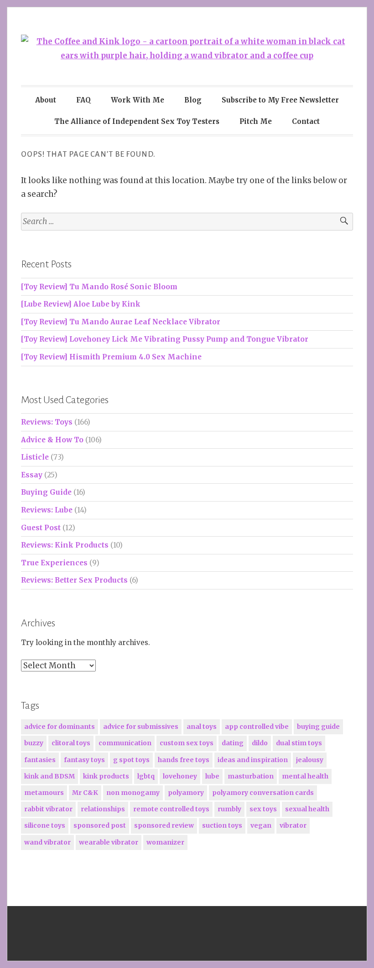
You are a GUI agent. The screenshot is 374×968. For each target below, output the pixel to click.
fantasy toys (84, 760)
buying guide (318, 726)
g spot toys (131, 760)
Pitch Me (255, 121)
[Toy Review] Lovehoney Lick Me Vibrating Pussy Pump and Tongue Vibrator (164, 339)
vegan (260, 825)
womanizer (165, 842)
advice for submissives (140, 726)
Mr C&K (85, 793)
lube (212, 776)
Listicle (35, 457)
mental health (305, 776)
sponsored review (164, 825)
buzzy (33, 743)
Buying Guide (46, 492)
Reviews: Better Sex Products (74, 580)
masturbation (251, 776)
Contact (306, 121)
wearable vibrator (108, 842)
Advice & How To (52, 439)
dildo (260, 743)
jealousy (309, 760)
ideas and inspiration (253, 760)
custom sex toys (186, 743)
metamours (44, 793)
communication (125, 743)
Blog (193, 100)
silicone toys (44, 825)
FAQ (83, 100)
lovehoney (180, 776)
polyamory (186, 793)
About (45, 100)
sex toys (263, 809)
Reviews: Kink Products (65, 545)
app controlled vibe (257, 726)
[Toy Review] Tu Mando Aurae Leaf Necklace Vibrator (120, 322)
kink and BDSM (49, 776)
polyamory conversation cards (263, 793)
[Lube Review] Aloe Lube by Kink (80, 304)
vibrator (293, 825)
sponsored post (99, 825)
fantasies (40, 760)
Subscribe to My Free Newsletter (280, 100)
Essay (31, 475)
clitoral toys (71, 743)
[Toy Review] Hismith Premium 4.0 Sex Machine (111, 357)
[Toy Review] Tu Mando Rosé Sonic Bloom (99, 286)
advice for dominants (59, 726)
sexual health (307, 809)
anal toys (202, 726)
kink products (106, 776)
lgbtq (146, 776)
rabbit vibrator (48, 809)
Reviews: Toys (47, 422)
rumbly (229, 809)
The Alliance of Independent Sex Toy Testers (136, 121)
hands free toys (183, 760)
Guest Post (41, 527)
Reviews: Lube (47, 510)
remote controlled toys (171, 809)
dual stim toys (299, 743)
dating (233, 743)
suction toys (222, 825)
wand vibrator (47, 842)
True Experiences (54, 562)
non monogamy (133, 793)
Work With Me (137, 100)
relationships (103, 809)
